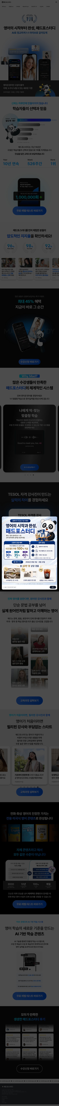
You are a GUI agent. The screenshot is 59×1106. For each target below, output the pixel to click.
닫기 (53, 587)
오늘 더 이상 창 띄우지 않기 (10, 587)
